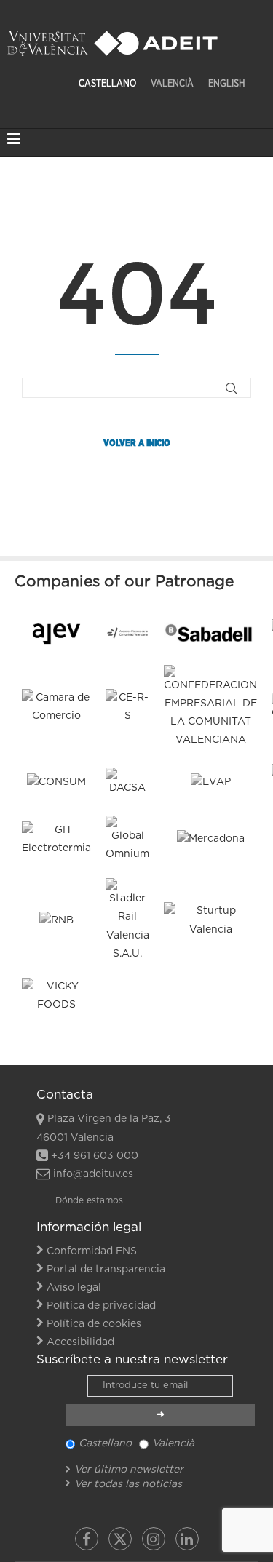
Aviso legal (74, 1288)
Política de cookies (94, 1324)
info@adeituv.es (93, 1174)
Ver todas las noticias (128, 1484)
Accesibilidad (80, 1342)
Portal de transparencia (106, 1269)
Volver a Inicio (136, 443)
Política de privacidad (101, 1306)
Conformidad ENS (92, 1251)
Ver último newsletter (128, 1470)
